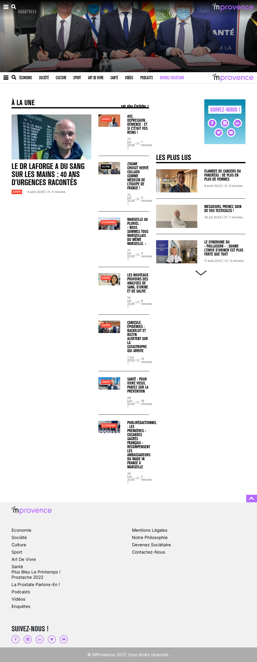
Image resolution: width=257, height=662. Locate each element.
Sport (77, 77)
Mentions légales (149, 530)
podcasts (21, 591)
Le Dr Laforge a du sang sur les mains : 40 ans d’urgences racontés (48, 174)
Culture (61, 77)
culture (19, 544)
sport (17, 552)
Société (44, 77)
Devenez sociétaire (172, 77)
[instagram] (225, 123)
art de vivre (24, 559)
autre (106, 166)
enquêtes (21, 606)
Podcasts (146, 77)
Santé (114, 77)
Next (200, 272)
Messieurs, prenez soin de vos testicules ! (222, 208)
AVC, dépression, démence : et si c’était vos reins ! (137, 124)
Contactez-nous (148, 552)
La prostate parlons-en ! (36, 584)
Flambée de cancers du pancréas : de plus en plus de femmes (222, 175)
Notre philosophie (150, 537)
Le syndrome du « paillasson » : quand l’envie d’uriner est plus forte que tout (223, 248)
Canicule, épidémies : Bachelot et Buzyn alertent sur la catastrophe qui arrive (137, 336)
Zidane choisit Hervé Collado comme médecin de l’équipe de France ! (138, 175)
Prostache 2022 (27, 577)
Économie (25, 77)
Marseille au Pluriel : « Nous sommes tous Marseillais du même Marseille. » (137, 231)
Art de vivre (95, 77)
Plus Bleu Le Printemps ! (36, 571)
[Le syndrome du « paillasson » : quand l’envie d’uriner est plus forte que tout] (176, 251)
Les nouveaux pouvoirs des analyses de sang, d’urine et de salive (138, 283)
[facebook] (212, 123)
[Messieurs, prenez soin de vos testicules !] (176, 216)
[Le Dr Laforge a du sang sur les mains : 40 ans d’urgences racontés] (51, 136)
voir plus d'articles (134, 105)
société (19, 537)
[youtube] (231, 132)
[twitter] (218, 132)
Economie (108, 222)
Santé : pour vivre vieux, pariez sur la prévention (137, 385)
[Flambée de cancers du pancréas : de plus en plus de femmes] (176, 180)
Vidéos (129, 77)
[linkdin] (237, 123)
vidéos (18, 599)
